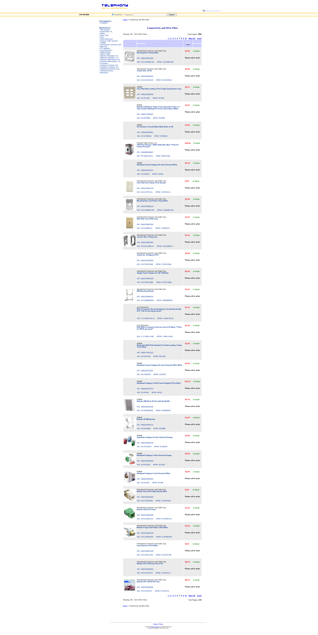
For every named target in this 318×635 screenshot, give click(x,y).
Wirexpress (104, 73)
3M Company (105, 30)
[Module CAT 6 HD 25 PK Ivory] (129, 591)
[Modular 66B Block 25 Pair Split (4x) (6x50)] (129, 410)
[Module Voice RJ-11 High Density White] (129, 501)
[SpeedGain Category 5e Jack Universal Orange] (129, 447)
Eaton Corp (104, 35)
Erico (102, 37)
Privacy (161, 624)
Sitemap (155, 624)
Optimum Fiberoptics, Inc (109, 58)
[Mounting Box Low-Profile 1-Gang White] (129, 210)
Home (125, 20)
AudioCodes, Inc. (106, 31)
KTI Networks (105, 48)
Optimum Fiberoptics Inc (109, 56)
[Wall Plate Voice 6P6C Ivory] (129, 228)
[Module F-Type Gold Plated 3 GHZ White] (129, 537)
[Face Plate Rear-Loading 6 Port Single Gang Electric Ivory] (129, 98)
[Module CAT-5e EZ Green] (129, 519)
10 (186, 38)
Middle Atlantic (105, 52)
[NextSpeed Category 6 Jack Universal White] (129, 483)
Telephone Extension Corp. (110, 69)
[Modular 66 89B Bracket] (129, 429)
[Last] (199, 38)
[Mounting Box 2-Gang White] (129, 62)
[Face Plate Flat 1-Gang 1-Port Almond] (129, 192)
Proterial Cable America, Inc (110, 61)
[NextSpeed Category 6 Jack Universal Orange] (129, 465)
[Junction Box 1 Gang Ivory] (129, 246)
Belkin (102, 33)
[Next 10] (192, 38)
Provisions (104, 63)
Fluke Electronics (106, 39)
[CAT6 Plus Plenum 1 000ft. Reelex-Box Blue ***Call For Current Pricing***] (129, 155)
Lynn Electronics (106, 50)
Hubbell (103, 43)
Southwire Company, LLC (109, 67)
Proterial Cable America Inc (110, 59)
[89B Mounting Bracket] (129, 300)
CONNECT (104, 23)
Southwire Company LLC (109, 65)
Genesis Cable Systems (109, 41)
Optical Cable (105, 54)
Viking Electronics (106, 71)
